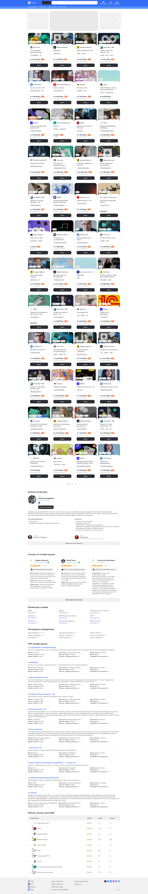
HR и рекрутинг (32, 637)
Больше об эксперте (46, 507)
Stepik (34, 768)
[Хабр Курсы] (32, 2)
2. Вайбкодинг (33, 662)
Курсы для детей (52, 6)
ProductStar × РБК (38, 699)
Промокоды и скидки (57, 886)
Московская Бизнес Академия (41, 738)
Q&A (32, 884)
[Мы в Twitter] (105, 881)
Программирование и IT (35, 632)
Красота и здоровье (95, 637)
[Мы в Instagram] (114, 881)
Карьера (33, 886)
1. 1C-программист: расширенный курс (42, 647)
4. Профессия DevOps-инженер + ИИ (41, 694)
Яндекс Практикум (38, 667)
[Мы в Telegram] (116, 881)
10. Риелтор (32, 793)
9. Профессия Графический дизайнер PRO (43, 778)
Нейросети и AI (42, 6)
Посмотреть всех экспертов (74, 543)
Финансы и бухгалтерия (97, 635)
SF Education (36, 719)
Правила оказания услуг (81, 881)
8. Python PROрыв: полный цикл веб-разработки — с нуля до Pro (51, 763)
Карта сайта (78, 884)
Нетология (36, 652)
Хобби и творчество (64, 637)
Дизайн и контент (95, 632)
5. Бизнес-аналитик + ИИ (37, 709)
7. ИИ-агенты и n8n (35, 748)
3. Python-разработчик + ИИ (38, 677)
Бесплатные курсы (61, 6)
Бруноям (35, 753)
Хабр (32, 881)
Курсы (32, 889)
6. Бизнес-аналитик (35, 729)
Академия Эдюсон (38, 684)
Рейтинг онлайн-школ (57, 884)
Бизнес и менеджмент (34, 635)
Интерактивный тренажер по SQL (42, 569)
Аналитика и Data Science (66, 632)
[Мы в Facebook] (108, 881)
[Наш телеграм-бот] (119, 881)
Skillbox (35, 783)
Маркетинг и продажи (65, 635)
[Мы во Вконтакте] (111, 881)
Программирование (33, 6)
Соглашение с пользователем (59, 889)
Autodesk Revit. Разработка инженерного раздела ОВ (105, 569)
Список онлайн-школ (57, 881)
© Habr (118, 889)
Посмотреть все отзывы (74, 600)
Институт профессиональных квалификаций (45, 803)
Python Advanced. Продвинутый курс (74, 569)
